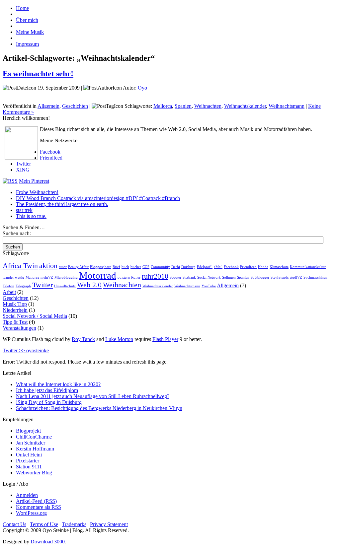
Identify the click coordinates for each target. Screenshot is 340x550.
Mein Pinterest (34, 181)
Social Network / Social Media (35, 316)
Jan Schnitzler (30, 443)
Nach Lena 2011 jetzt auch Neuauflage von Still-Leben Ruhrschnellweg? (92, 396)
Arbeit (9, 292)
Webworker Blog (34, 472)
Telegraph (23, 286)
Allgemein (48, 106)
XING (23, 169)
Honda (263, 267)
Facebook (50, 152)
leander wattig (13, 277)
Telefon (8, 286)
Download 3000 (48, 541)
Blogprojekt (28, 431)
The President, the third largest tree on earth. (62, 204)
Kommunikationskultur (308, 267)
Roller (135, 277)
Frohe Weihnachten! (37, 192)
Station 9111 (29, 466)
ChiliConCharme (34, 437)
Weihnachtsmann (286, 106)
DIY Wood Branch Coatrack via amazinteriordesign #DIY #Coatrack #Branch (98, 198)
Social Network (209, 277)
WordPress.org (31, 513)
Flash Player (165, 339)
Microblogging (66, 277)
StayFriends (280, 277)
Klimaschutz (279, 267)
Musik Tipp (15, 304)
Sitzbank (189, 277)
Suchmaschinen (315, 277)
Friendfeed (51, 158)
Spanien (183, 106)
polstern (124, 277)
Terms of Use (44, 524)
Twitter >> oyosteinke (26, 350)
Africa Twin (20, 266)
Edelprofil (204, 267)
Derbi (175, 267)
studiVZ (296, 277)
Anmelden (27, 495)
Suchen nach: (17, 233)
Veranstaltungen (19, 328)
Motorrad (97, 275)
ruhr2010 (155, 276)
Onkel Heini (29, 454)
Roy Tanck (83, 339)
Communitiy (160, 267)
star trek (24, 210)
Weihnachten (207, 106)
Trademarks (74, 524)
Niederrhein (15, 310)
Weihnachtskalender (245, 106)
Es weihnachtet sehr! (38, 73)
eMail (218, 267)
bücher (135, 267)
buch (125, 267)
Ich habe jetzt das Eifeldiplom (47, 390)
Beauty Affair (78, 267)
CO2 (145, 267)
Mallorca (162, 106)
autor (63, 267)
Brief (116, 267)
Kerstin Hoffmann (35, 448)
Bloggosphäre (100, 267)
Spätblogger (260, 277)
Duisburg (188, 267)
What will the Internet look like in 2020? (58, 384)
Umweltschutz (65, 286)
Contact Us (14, 524)
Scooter (175, 277)
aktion (48, 266)
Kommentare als (38, 507)
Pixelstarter (27, 460)
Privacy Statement (109, 524)
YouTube (209, 286)
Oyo (142, 88)
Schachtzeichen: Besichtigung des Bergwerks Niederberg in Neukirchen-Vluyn (99, 408)
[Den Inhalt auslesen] (10, 181)
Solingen (229, 277)
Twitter (23, 164)
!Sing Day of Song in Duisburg (49, 402)
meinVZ (47, 277)
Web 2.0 (89, 285)
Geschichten (75, 106)
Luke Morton (119, 339)
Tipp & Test (15, 322)
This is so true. (31, 216)
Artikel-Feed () (36, 501)
